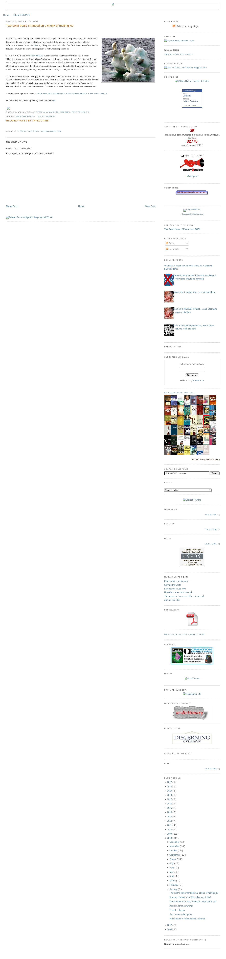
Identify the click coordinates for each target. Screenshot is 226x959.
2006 (169, 929)
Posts (171, 243)
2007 (169, 925)
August (173, 859)
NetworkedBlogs (189, 91)
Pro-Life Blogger (177, 910)
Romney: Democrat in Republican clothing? (190, 897)
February (174, 885)
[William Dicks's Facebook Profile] (192, 81)
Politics (186, 101)
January (174, 889)
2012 (169, 821)
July (172, 863)
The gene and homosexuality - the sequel (184, 596)
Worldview (194, 101)
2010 (169, 829)
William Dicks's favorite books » (206, 460)
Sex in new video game (181, 914)
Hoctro (22, 131)
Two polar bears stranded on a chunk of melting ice (39, 25)
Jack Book (34, 131)
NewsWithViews (38, 55)
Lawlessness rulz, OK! (175, 588)
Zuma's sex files (172, 600)
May (172, 872)
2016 (169, 803)
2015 (169, 808)
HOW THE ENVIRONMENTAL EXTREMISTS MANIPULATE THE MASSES (72, 93)
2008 (169, 838)
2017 (169, 799)
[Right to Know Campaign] (192, 171)
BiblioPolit (186, 96)
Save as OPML (211, 514)
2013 (169, 816)
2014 (169, 812)
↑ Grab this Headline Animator (192, 214)
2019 (169, 791)
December (175, 842)
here (53, 100)
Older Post (150, 206)
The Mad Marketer (51, 131)
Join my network (190, 105)
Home (6, 15)
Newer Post (11, 206)
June (172, 867)
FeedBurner (198, 380)
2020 (169, 786)
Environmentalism (25, 116)
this (35, 45)
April (172, 876)
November (175, 846)
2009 (169, 834)
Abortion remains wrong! (181, 906)
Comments (173, 249)
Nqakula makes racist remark (178, 592)
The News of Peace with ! (182, 229)
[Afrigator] (192, 176)
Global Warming (46, 116)
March (173, 880)
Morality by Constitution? (176, 581)
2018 (169, 795)
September (175, 855)
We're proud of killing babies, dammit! (187, 918)
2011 (169, 825)
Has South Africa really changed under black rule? (193, 901)
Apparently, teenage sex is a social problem (194, 292)
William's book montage (179, 393)
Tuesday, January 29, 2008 (50, 112)
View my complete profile (178, 54)
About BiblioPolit (22, 15)
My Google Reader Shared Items (184, 634)
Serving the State (172, 585)
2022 (169, 782)
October (174, 850)
